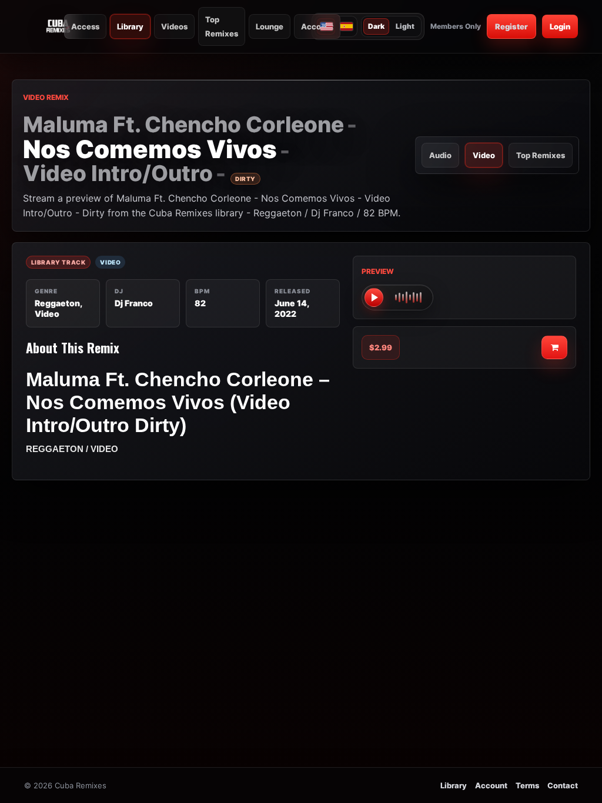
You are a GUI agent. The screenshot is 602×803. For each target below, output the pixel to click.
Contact (562, 785)
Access (85, 26)
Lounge (269, 26)
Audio (440, 155)
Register (511, 26)
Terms (527, 785)
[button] (397, 297)
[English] (326, 26)
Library (130, 26)
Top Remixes (221, 26)
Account (317, 26)
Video (484, 155)
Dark (376, 26)
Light (405, 26)
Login (560, 26)
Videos (174, 26)
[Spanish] (346, 26)
